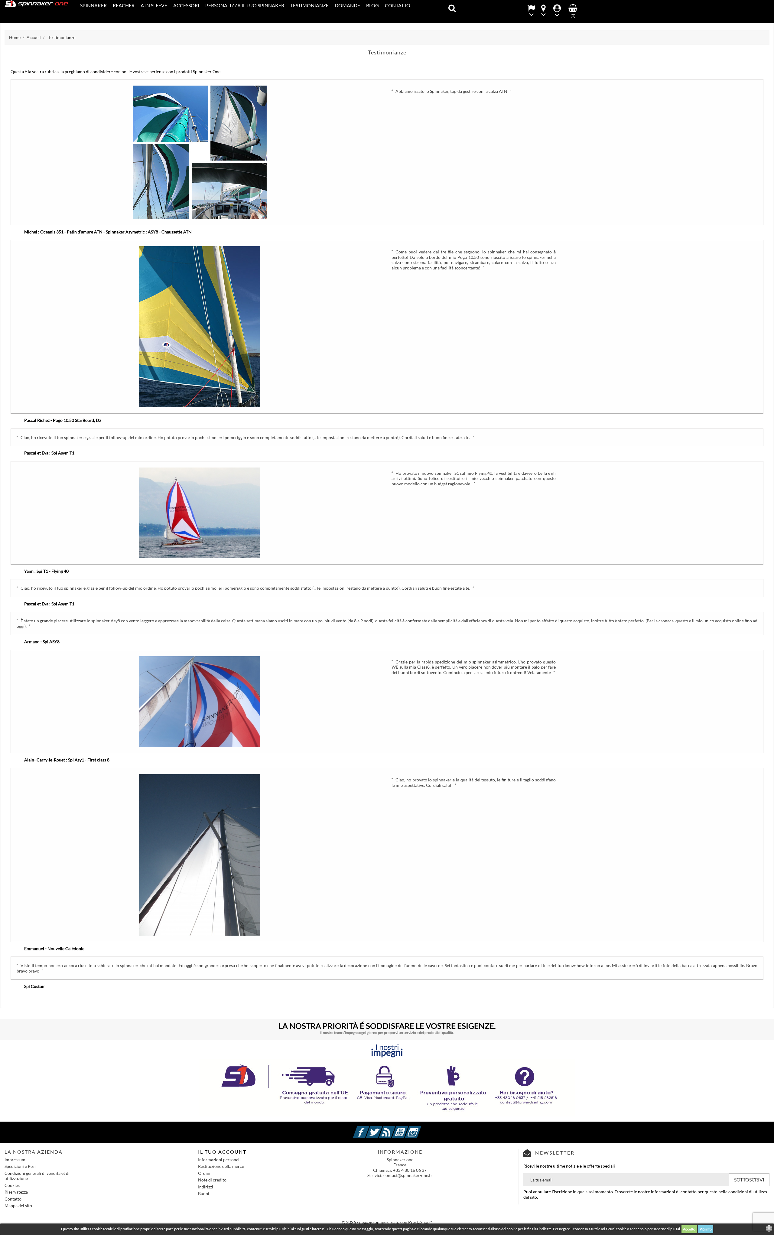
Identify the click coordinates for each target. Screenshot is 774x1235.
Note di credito (212, 1179)
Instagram (420, 1128)
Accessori (186, 5)
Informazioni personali (219, 1159)
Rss (394, 1128)
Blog (372, 5)
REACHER (124, 5)
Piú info (706, 1229)
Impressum (15, 1159)
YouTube (407, 1128)
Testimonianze (309, 5)
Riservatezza (16, 1191)
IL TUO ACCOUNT (222, 1152)
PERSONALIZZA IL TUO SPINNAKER (244, 5)
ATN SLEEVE (154, 5)
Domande (347, 5)
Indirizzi (205, 1186)
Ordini (204, 1173)
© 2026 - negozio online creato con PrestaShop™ (387, 1222)
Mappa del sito (18, 1205)
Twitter (381, 1128)
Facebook (368, 1128)
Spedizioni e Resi (20, 1166)
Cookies (12, 1185)
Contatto (397, 5)
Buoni (203, 1193)
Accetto (689, 1229)
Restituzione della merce (221, 1166)
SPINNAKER (93, 5)
